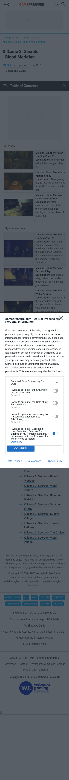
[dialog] (34, 390)
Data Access (34, 460)
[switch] (55, 391)
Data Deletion (14, 460)
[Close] (62, 319)
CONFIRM (20, 448)
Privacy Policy (54, 460)
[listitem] (34, 382)
